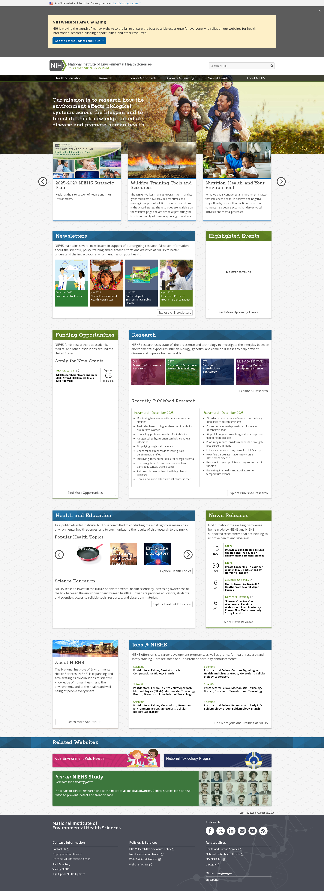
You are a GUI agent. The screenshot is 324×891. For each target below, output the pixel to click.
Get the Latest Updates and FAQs (77, 41)
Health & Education (68, 78)
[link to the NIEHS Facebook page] (210, 831)
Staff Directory (61, 864)
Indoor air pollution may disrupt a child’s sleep (233, 450)
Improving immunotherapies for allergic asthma (165, 459)
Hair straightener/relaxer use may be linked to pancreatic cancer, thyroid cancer (164, 464)
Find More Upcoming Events (238, 312)
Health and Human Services (222, 849)
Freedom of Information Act (69, 859)
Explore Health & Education (172, 604)
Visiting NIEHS (60, 869)
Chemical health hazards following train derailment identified (160, 452)
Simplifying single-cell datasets (155, 446)
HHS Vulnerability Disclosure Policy (150, 849)
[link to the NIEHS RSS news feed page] (263, 831)
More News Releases (238, 622)
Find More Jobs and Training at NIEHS (241, 723)
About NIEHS (256, 78)
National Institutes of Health (223, 854)
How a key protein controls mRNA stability (162, 434)
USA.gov (211, 864)
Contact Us (59, 849)
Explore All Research (253, 391)
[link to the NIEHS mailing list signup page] (242, 831)
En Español (212, 879)
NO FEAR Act (214, 859)
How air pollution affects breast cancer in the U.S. (166, 479)
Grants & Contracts (143, 78)
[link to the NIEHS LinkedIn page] (231, 831)
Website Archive (138, 864)
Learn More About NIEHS (85, 722)
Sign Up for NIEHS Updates (68, 874)
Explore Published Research (248, 493)
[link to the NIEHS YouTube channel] (252, 831)
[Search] (272, 66)
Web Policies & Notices (143, 859)
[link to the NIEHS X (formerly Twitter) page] (220, 831)
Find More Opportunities (85, 493)
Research (105, 78)
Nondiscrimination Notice (144, 854)
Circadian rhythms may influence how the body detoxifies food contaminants (234, 420)
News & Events (218, 78)
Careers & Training (180, 78)
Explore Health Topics (175, 571)
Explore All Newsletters (174, 312)
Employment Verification (67, 854)
